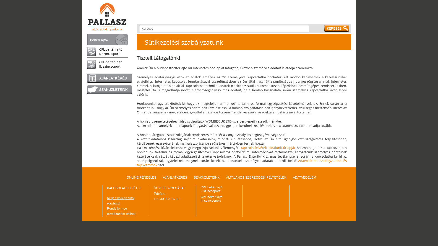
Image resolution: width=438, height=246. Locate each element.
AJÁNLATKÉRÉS (113, 78)
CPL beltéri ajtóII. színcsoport (110, 64)
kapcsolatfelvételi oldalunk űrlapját (267, 148)
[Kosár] (349, 55)
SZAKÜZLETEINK (113, 90)
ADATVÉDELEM (304, 177)
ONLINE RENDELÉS (141, 177)
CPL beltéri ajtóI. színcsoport (110, 51)
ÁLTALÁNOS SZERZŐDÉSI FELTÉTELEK (256, 177)
